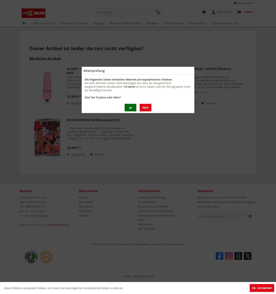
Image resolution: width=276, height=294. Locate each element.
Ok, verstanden (262, 288)
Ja (130, 107)
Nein (146, 107)
